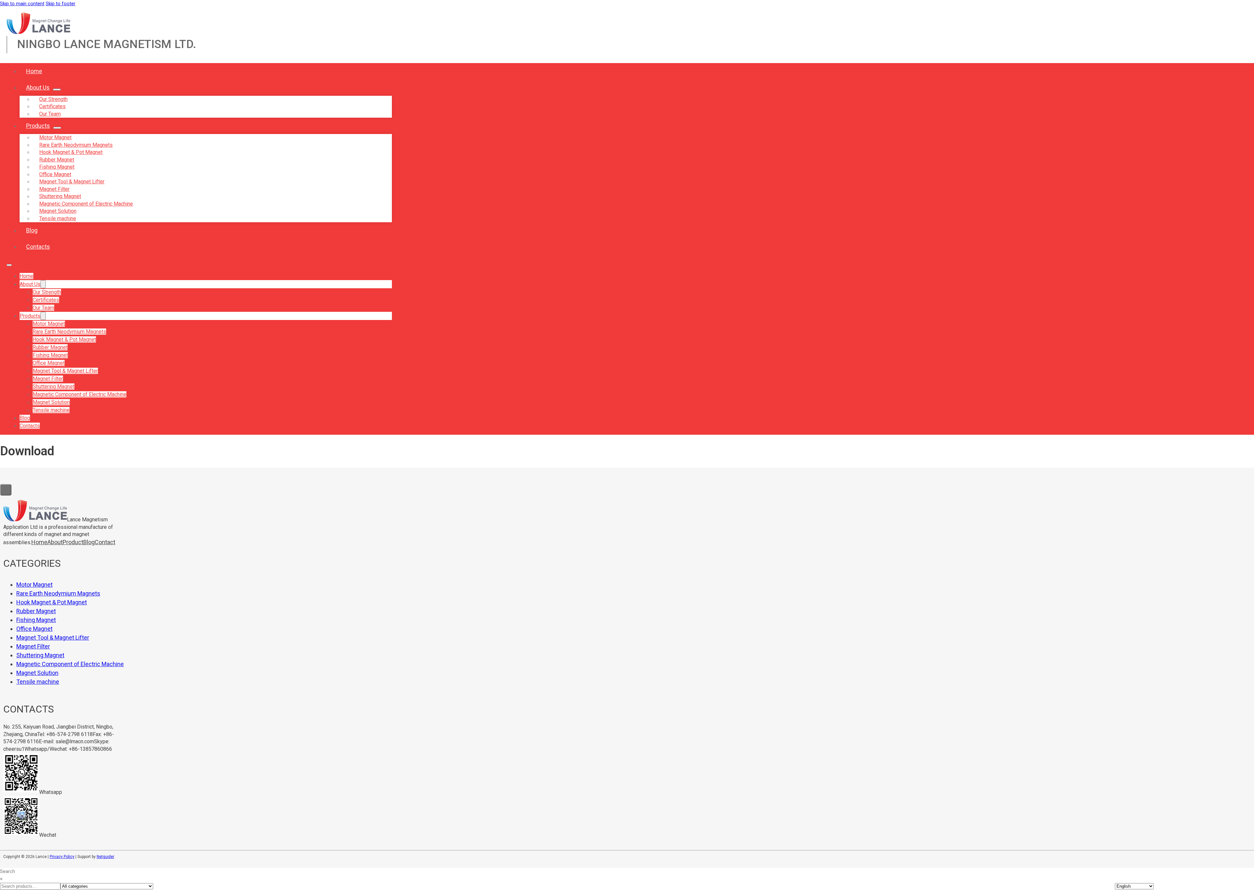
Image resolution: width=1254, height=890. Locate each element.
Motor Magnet (49, 324)
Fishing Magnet (50, 355)
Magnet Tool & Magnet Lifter (65, 371)
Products (38, 125)
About (55, 542)
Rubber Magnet (50, 347)
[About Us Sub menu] (57, 90)
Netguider (105, 856)
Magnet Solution (51, 402)
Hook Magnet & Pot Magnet (64, 339)
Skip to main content (22, 4)
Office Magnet (49, 363)
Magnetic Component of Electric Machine (79, 394)
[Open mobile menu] (9, 265)
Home (34, 71)
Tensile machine (57, 218)
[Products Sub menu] (57, 128)
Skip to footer (60, 4)
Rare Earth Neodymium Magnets (69, 331)
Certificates (46, 300)
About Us (38, 87)
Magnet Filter (48, 379)
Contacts (38, 246)
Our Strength (47, 292)
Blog (32, 230)
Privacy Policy (62, 856)
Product (73, 542)
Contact (105, 542)
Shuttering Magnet (53, 386)
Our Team (50, 114)
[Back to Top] (5, 489)
